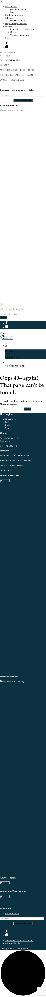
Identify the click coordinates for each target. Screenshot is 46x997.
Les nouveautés (12, 913)
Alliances (9, 18)
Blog (12, 12)
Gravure (14, 32)
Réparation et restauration (22, 29)
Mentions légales (13, 943)
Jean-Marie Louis (18, 9)
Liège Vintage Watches (16, 23)
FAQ (7, 422)
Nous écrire (5, 470)
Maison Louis (11, 6)
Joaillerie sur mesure (14, 15)
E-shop (8, 37)
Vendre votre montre (19, 35)
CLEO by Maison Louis (15, 20)
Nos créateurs (11, 419)
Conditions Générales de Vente (19, 940)
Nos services (10, 26)
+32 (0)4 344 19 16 (12, 60)
